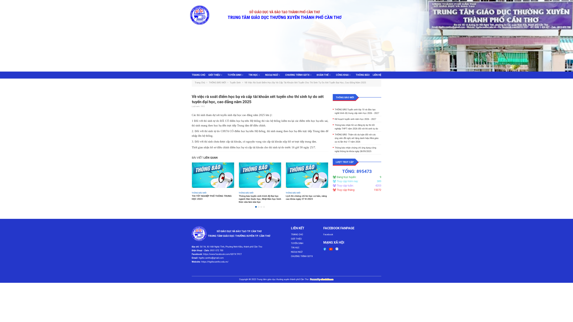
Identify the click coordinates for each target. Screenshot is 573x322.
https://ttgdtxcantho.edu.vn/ (214, 262)
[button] (256, 207)
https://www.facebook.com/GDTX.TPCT (222, 254)
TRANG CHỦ (198, 74)
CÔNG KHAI (342, 74)
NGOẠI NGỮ (271, 74)
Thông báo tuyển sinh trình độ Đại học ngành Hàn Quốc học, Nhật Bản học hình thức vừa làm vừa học (260, 199)
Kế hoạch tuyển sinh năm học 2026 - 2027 (355, 110)
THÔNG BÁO (363, 74)
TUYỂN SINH (234, 74)
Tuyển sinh (235, 82)
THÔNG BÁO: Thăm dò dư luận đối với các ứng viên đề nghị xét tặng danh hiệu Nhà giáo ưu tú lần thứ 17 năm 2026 (356, 130)
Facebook (328, 234)
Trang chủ (200, 82)
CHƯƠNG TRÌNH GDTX (297, 74)
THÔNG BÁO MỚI (217, 82)
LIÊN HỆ (377, 74)
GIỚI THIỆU (214, 74)
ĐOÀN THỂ (323, 74)
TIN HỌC (253, 74)
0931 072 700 (216, 250)
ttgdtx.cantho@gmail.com (211, 258)
